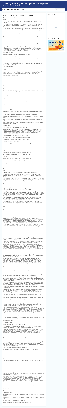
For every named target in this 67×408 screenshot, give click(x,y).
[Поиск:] (60, 9)
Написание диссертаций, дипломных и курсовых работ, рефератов (25, 4)
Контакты (22, 9)
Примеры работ (10, 9)
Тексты (3, 9)
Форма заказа (16, 9)
